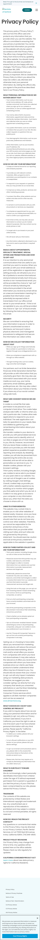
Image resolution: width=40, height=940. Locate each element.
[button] (36, 10)
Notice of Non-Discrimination (15, 901)
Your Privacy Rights (20, 936)
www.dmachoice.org (12, 701)
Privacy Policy (10, 889)
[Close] (37, 918)
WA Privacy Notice (11, 912)
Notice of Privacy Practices (14, 893)
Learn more (8, 860)
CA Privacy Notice (11, 905)
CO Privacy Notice (11, 909)
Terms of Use (10, 897)
